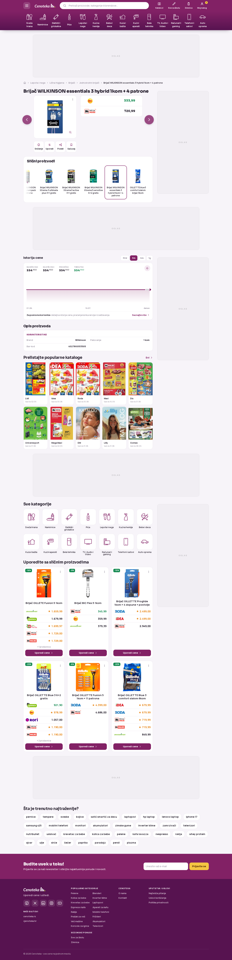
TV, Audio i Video (88, 553)
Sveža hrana (31, 527)
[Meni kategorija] (26, 5)
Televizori (98, 926)
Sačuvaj (71, 148)
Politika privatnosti (158, 902)
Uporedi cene (42, 652)
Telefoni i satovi (126, 552)
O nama (122, 893)
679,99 (146, 705)
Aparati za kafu (100, 907)
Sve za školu (77, 937)
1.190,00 (56, 727)
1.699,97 (56, 626)
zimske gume (123, 825)
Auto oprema (144, 552)
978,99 (58, 712)
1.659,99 (56, 611)
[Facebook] (26, 903)
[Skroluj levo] (29, 182)
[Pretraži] (65, 5)
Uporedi (49, 148)
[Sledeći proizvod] (149, 119)
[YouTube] (59, 903)
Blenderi (97, 893)
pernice (31, 816)
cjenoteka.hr (30, 921)
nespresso (162, 834)
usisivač (51, 834)
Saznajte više (139, 315)
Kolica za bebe (78, 897)
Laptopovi (98, 902)
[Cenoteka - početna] (45, 6)
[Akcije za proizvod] (73, 99)
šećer (67, 842)
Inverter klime (100, 897)
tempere (48, 816)
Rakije (74, 912)
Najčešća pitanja (157, 893)
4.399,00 (100, 705)
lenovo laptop (170, 816)
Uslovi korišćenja (157, 897)
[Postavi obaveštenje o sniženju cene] (147, 268)
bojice (80, 816)
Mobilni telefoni (101, 912)
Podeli (60, 148)
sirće (54, 842)
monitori (80, 825)
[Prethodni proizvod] (27, 119)
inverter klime (146, 825)
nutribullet (32, 834)
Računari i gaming (107, 553)
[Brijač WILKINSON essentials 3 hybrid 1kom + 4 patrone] (55, 117)
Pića (88, 527)
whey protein (197, 834)
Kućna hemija (126, 527)
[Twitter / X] (35, 903)
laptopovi (130, 816)
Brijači (72, 82)
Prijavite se (199, 866)
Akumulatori (99, 921)
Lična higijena (57, 82)
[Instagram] (51, 903)
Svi (147, 357)
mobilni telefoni (58, 825)
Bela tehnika (69, 552)
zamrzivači (169, 825)
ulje (41, 842)
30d (125, 258)
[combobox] (107, 5)
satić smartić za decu (104, 816)
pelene (121, 834)
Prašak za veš (78, 916)
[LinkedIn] (43, 903)
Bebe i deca (145, 527)
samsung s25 (34, 825)
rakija (178, 834)
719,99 (146, 720)
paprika (83, 842)
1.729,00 (56, 633)
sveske (65, 816)
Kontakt (122, 897)
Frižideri (97, 916)
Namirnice (50, 527)
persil (116, 842)
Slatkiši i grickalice (69, 528)
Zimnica (75, 942)
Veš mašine (77, 921)
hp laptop (149, 816)
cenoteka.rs (29, 916)
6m (142, 258)
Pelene (74, 893)
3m (133, 258)
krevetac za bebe (74, 834)
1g (150, 258)
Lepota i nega (37, 82)
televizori (189, 825)
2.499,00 (145, 611)
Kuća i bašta (31, 552)
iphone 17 (191, 816)
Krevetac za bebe (80, 902)
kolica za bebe (101, 834)
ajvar (29, 842)
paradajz (100, 842)
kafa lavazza (140, 834)
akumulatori (100, 825)
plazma (131, 842)
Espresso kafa (78, 907)
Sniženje (39, 148)
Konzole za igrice (80, 926)
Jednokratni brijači (89, 82)
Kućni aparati (50, 552)
